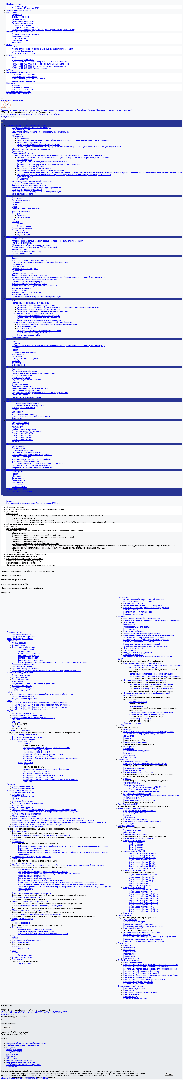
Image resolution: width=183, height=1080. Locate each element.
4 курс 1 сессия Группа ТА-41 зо (142, 866)
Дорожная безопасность (23, 797)
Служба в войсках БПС (128, 804)
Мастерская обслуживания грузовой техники (43, 754)
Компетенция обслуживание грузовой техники (144, 979)
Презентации (129, 956)
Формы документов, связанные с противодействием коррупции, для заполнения (48, 818)
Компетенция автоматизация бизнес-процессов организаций (150, 965)
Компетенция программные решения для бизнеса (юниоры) (150, 969)
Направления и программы (135, 742)
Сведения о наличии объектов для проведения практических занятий (49, 874)
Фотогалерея (129, 755)
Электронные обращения (23, 647)
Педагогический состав (22, 863)
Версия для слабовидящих (13, 100)
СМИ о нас (27, 760)
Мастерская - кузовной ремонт (36, 752)
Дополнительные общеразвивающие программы (151, 684)
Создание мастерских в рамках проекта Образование (46, 748)
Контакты (11, 784)
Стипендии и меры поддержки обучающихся (32, 893)
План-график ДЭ (130, 997)
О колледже (12, 921)
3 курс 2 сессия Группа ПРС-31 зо (143, 907)
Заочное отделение (132, 830)
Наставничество (19, 677)
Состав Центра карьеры (134, 922)
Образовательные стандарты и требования (31, 857)
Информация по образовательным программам (39, 850)
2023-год (16, 720)
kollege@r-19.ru (7, 116)
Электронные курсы (132, 723)
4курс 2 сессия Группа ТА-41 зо (142, 868)
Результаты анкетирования (24, 698)
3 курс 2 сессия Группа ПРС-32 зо (143, 909)
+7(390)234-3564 (8, 114)
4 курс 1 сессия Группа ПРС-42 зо (143, 911)
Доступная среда (25, 889)
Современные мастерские (23, 739)
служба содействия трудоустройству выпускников (145, 646)
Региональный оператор (134, 988)
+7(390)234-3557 (56, 114)
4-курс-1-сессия (136, 847)
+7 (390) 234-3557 (59, 1012)
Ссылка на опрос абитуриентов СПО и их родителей (146, 608)
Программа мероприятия (23, 636)
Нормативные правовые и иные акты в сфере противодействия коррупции (45, 812)
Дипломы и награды (21, 942)
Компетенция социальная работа (138, 984)
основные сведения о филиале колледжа (141, 618)
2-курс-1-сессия (136, 843)
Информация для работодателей (138, 924)
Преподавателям (14, 1050)
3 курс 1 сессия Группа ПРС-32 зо (143, 905)
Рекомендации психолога (134, 813)
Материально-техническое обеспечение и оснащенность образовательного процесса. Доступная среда (148, 636)
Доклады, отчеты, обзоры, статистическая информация (37, 824)
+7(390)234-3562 (40, 114)
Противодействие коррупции (20, 807)
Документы (17, 839)
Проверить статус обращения (31, 660)
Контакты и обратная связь (135, 999)
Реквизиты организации (23, 788)
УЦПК (120, 659)
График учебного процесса (135, 834)
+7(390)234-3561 (24, 114)
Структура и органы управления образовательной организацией (41, 835)
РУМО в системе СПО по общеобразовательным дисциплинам (39, 703)
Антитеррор (17, 805)
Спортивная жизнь (131, 783)
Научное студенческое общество (138, 772)
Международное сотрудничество (27, 910)
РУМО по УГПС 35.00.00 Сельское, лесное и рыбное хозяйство (39, 707)
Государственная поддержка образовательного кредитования (151, 796)
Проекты (127, 779)
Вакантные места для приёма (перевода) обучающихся (37, 906)
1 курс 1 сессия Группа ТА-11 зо (142, 853)
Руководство (18, 859)
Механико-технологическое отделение (35, 929)
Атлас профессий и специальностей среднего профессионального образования (143, 600)
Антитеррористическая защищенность (23, 1065)
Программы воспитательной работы (139, 811)
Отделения (17, 927)
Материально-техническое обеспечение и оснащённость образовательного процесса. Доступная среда (58, 865)
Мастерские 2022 (25, 763)
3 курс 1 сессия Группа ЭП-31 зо (143, 883)
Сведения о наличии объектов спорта (34, 878)
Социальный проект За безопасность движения (33, 683)
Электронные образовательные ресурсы (141, 791)
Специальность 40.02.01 (134, 888)
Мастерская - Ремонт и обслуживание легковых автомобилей (50, 758)
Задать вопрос (24, 963)
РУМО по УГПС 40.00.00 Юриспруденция (30, 709)
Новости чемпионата (132, 962)
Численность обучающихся (30, 848)
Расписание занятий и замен (136, 761)
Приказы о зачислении (133, 614)
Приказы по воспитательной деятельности (142, 821)
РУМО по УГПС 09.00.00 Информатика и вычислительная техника (41, 705)
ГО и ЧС (15, 799)
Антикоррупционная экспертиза (26, 814)
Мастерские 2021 (25, 741)
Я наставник (17, 681)
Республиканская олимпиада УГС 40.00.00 (147, 787)
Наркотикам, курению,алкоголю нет (139, 800)
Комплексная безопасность (19, 790)
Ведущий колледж (20, 679)
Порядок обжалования (28, 658)
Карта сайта (11, 1067)
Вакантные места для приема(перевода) (141, 644)
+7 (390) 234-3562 (43, 1012)
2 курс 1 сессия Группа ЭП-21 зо (143, 879)
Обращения (12, 641)
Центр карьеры (125, 915)
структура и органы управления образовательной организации (151, 620)
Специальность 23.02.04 (134, 841)
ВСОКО (10, 711)
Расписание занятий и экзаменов (138, 838)
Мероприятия (129, 746)
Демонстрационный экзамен (131, 986)
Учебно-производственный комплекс (28, 737)
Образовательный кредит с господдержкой (142, 605)
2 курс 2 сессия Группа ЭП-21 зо (143, 881)
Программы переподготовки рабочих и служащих (151, 674)
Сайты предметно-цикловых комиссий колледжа (145, 764)
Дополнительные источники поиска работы (142, 932)
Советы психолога (131, 798)
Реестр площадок (131, 994)
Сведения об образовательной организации (26, 827)
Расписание (128, 749)
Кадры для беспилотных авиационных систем (143, 941)
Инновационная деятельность (20, 673)
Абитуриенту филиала (133, 655)
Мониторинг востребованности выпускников (143, 926)
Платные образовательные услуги (27, 897)
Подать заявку (24, 948)
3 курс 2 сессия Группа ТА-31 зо (142, 864)
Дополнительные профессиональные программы (151, 689)
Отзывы (15, 953)
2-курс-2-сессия (136, 845)
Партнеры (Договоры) (133, 928)
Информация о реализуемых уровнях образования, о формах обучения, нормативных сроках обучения (63, 846)
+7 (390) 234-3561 (26, 1012)
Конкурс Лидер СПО (21, 690)
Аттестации (128, 823)
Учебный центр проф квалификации (22, 1045)
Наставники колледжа (22, 686)
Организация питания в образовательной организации (36, 914)
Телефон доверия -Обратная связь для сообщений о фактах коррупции (44, 810)
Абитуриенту (129, 832)
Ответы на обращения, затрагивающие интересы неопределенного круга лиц (52, 662)
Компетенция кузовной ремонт (137, 977)
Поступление (124, 597)
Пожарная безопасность (23, 792)
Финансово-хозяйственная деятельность (30, 901)
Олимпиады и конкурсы (133, 785)
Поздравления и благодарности (26, 940)
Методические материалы (24, 816)
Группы (15, 936)
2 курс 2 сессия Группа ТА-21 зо (142, 860)
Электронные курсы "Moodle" (20, 639)
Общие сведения (25, 869)
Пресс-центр (123, 943)
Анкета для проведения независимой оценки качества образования (42, 694)
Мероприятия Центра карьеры (137, 935)
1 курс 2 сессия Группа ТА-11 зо (142, 855)
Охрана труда (18, 795)
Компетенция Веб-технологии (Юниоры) (141, 973)
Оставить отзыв (25, 955)
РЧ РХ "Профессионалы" (128, 960)
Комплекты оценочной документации (140, 992)
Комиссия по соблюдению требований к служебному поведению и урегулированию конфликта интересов (59, 822)
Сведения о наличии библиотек (31, 876)
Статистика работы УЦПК (140, 719)
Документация (130, 920)
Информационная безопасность (20, 1062)
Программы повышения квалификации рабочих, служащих (155, 676)
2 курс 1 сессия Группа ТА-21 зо (142, 858)
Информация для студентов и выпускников (142, 939)
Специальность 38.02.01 (134, 870)
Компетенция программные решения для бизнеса (145, 967)
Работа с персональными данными (27, 803)
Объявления (129, 817)
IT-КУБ (121, 725)
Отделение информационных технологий (36, 931)
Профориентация (14, 632)
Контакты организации (22, 786)
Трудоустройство (14, 1052)
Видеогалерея (129, 757)
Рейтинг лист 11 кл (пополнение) (137, 612)
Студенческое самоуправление (137, 793)
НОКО (9, 692)
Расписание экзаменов (133, 768)
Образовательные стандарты (136, 627)
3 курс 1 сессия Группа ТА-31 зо (142, 862)
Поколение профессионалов (19, 730)
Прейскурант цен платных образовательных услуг (151, 712)
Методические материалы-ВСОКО (27, 715)
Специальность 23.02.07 (134, 851)
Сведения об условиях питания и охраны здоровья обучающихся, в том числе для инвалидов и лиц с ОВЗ (64, 886)
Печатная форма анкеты (23, 696)
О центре (127, 729)
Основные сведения (21, 831)
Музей (15, 938)
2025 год (16, 726)
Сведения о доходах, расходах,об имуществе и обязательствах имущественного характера (53, 820)
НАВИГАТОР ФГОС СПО (133, 603)
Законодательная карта (22, 919)
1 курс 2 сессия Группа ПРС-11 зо (143, 892)
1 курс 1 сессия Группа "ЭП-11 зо (143, 875)
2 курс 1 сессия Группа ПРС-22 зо (143, 896)
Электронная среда (21, 675)
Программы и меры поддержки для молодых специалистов (149, 937)
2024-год (16, 722)
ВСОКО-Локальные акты (23, 713)
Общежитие (23, 891)
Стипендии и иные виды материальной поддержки (146, 640)
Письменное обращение (28, 656)
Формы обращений (20, 643)
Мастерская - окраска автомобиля (38, 756)
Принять (169, 1074)
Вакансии (16, 946)
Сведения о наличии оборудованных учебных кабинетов (43, 872)
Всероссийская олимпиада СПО (143, 789)
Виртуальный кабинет (22, 634)
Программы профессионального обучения (142, 663)
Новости (26, 743)
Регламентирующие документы (37, 750)
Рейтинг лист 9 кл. (131, 610)
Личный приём (18, 645)
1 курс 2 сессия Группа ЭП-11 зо (143, 877)
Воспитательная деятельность (131, 808)
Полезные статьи (131, 958)
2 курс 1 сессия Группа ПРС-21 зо (143, 894)
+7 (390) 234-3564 (9, 1012)
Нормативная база (131, 990)
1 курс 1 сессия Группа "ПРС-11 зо (143, 890)
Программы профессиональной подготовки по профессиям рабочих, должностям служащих (155, 666)
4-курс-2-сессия (136, 849)
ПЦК (14, 951)
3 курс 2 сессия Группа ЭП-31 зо (143, 885)
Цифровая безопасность (23, 801)
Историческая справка (22, 957)
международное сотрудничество (138, 652)
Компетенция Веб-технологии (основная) (141, 971)
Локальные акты (136, 706)
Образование (18, 842)
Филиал (121, 616)
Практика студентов (132, 770)
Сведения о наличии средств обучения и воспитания (41, 880)
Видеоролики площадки (23, 688)
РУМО (9, 701)
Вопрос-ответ (18, 959)
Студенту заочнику (126, 826)
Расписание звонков (21, 923)
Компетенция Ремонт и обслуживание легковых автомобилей (150, 975)
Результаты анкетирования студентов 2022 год (33, 718)
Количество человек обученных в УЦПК (146, 714)
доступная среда (131, 650)
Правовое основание (138, 702)
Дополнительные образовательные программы (144, 680)
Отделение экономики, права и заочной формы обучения (43, 934)
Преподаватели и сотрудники (136, 751)
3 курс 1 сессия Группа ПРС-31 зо (143, 903)
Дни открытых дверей (133, 648)
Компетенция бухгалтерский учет (138, 982)
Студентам (123, 759)
